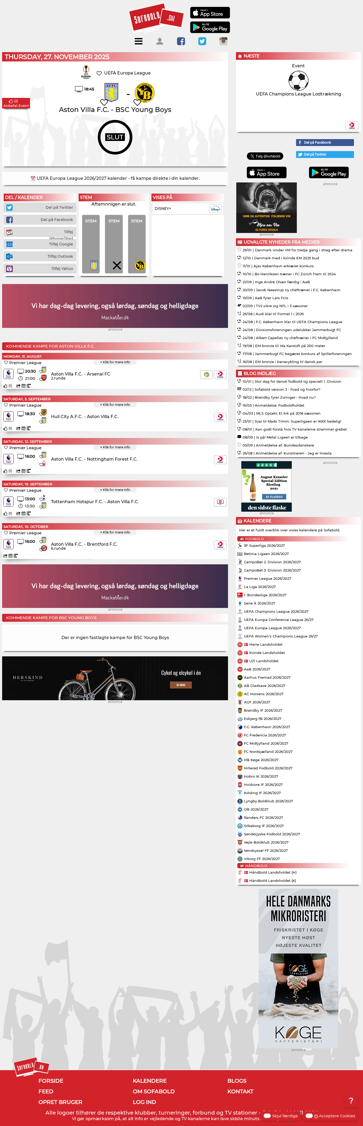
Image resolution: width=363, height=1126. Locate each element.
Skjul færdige (285, 1116)
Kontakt (240, 1091)
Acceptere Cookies (337, 1116)
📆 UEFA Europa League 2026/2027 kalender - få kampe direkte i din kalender (114, 178)
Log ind (144, 1102)
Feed (46, 1091)
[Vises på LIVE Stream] (220, 502)
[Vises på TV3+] (206, 374)
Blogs (236, 1081)
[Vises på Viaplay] (220, 374)
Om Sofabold (154, 1091)
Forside (51, 1081)
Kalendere (150, 1081)
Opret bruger (60, 1102)
